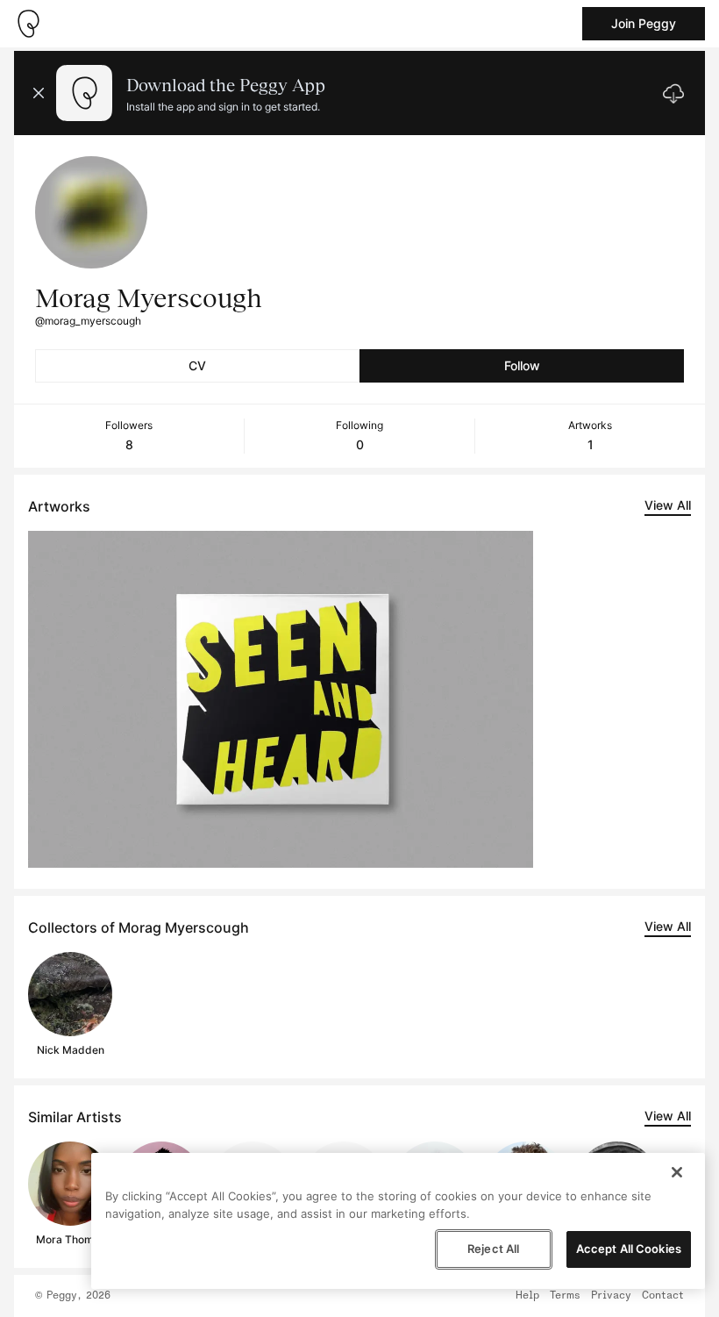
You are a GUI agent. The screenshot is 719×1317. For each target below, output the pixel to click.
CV (197, 365)
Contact (663, 1296)
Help (527, 1296)
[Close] (677, 1172)
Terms (565, 1296)
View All (667, 504)
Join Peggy (643, 23)
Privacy (611, 1296)
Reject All (493, 1249)
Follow (522, 365)
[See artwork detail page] (280, 699)
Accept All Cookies (628, 1249)
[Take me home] (28, 24)
